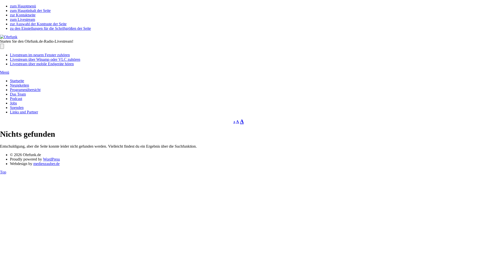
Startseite (17, 81)
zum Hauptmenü (23, 6)
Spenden (17, 107)
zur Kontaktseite (23, 15)
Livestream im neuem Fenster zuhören (40, 55)
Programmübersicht (25, 90)
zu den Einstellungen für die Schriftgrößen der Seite (50, 28)
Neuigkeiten (19, 85)
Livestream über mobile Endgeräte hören (42, 64)
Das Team (18, 94)
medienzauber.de (46, 164)
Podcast (16, 99)
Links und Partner (24, 112)
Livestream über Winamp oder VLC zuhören (45, 59)
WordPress (51, 159)
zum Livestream (22, 19)
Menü (4, 72)
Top (3, 172)
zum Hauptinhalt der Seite (30, 10)
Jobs (13, 103)
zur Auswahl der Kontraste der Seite (38, 24)
